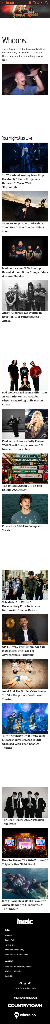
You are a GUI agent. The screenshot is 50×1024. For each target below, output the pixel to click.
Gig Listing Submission (13, 971)
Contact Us (9, 976)
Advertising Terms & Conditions (16, 954)
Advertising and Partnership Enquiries (18, 966)
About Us (8, 935)
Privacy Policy (10, 940)
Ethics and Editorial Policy (14, 950)
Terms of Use (9, 945)
